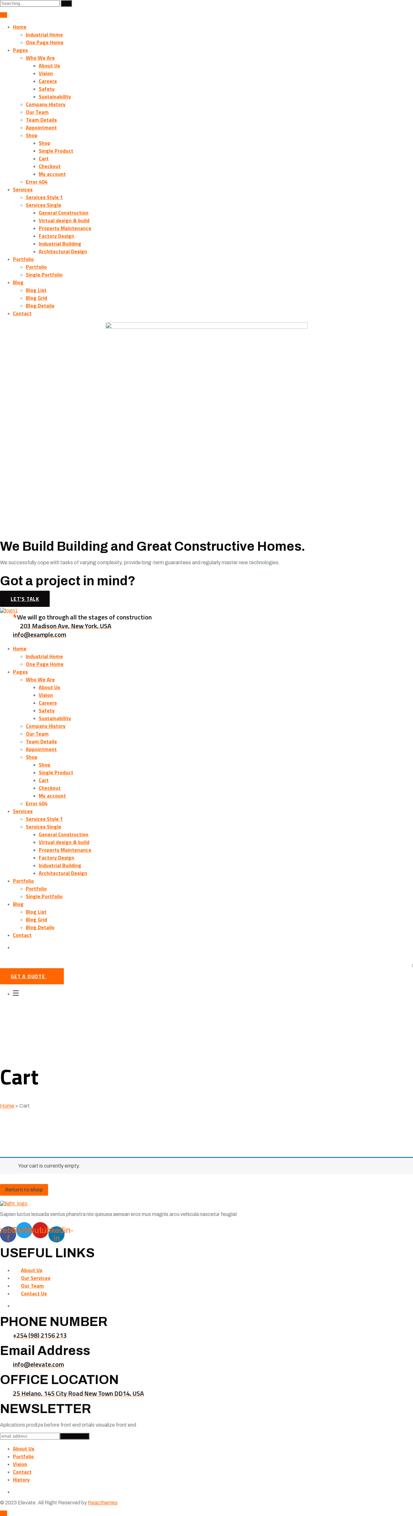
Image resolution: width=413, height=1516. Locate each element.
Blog (18, 282)
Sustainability (55, 96)
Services (23, 189)
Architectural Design (63, 251)
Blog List (36, 290)
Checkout (50, 166)
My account (52, 174)
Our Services (35, 1278)
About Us (49, 65)
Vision (46, 73)
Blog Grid (36, 298)
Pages (20, 50)
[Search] (66, 3)
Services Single (43, 205)
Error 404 (36, 182)
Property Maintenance (65, 228)
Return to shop (24, 1189)
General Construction (63, 212)
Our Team (37, 112)
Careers (48, 81)
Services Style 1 (44, 197)
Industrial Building (60, 243)
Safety (47, 89)
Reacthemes (102, 1502)
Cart (44, 158)
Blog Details (40, 305)
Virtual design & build (64, 220)
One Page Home (45, 42)
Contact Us (34, 1293)
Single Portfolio (44, 274)
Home (19, 27)
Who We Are (40, 58)
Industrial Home (44, 34)
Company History (45, 104)
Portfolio (23, 259)
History (21, 1479)
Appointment (41, 127)
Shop (31, 135)
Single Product (56, 151)
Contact (22, 313)
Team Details (41, 120)
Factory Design (56, 236)
